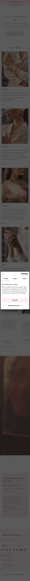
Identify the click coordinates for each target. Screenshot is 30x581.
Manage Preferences (14, 305)
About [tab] (24, 278)
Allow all (15, 300)
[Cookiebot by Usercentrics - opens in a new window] (21, 274)
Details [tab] (15, 278)
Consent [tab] (5, 278)
